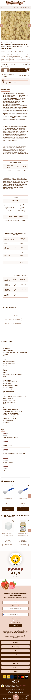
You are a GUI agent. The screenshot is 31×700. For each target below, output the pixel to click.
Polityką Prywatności (22, 632)
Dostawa (15, 667)
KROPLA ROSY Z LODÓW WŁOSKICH (13, 323)
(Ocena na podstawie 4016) (12, 686)
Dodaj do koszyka (18, 70)
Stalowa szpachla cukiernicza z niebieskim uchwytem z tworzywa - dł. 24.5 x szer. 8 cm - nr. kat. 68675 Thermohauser (8, 499)
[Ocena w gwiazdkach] (15, 569)
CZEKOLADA (14, 8)
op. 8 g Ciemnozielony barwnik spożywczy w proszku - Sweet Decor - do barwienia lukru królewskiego (23, 534)
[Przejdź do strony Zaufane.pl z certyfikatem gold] (15, 559)
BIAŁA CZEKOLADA (25, 8)
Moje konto (15, 651)
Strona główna (5, 8)
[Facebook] (13, 681)
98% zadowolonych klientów (12, 685)
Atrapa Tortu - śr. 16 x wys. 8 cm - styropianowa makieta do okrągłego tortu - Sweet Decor (8, 534)
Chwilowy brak (8, 544)
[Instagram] (17, 681)
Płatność (15, 671)
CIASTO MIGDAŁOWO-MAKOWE (12, 319)
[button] (22, 697)
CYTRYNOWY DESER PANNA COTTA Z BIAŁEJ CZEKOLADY (15, 314)
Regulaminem (14, 632)
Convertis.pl (20, 692)
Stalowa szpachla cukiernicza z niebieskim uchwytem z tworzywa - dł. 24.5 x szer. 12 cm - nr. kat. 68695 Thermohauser (23, 499)
